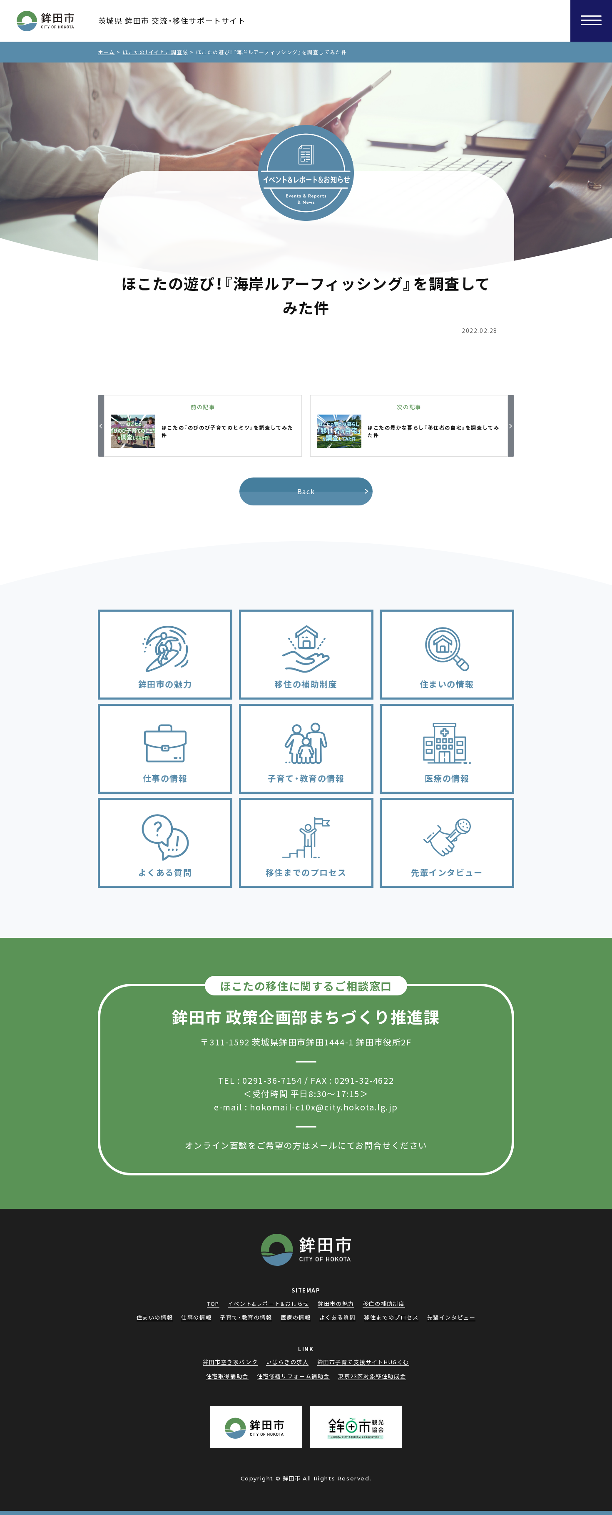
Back (306, 491)
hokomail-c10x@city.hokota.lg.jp (324, 1107)
